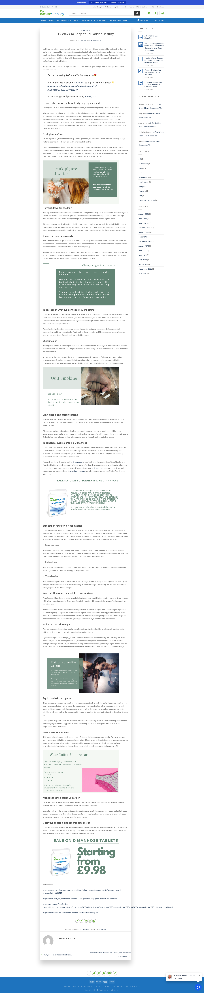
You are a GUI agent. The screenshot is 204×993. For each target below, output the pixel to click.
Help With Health (64, 20)
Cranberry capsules (78, 471)
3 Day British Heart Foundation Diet (150, 106)
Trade (125, 20)
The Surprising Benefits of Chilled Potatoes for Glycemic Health (153, 60)
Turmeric (142, 191)
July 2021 (142, 250)
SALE (76, 20)
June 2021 (142, 255)
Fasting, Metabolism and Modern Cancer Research (152, 72)
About (124, 7)
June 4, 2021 (91, 96)
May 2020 (142, 273)
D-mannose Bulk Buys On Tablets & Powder (107, 2)
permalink (102, 929)
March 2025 (143, 237)
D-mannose (85, 30)
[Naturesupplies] (52, 13)
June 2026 (142, 218)
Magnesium (143, 177)
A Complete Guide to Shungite (153, 37)
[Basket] (162, 13)
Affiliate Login (97, 7)
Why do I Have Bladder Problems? (58, 955)
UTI (140, 195)
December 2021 (145, 241)
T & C (152, 7)
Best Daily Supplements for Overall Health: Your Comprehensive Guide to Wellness (154, 46)
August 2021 (143, 246)
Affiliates (108, 7)
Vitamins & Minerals (146, 200)
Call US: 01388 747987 (48, 7)
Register (116, 7)
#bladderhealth (71, 86)
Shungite (141, 186)
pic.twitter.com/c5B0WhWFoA (62, 89)
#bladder (78, 82)
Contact (131, 7)
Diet (140, 168)
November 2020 (145, 269)
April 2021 (142, 264)
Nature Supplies (95, 41)
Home (43, 20)
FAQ (137, 7)
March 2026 (143, 223)
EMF (140, 173)
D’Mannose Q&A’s (87, 20)
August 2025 (143, 232)
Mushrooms (143, 182)
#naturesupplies (55, 86)
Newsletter (160, 7)
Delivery (145, 7)
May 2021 (142, 259)
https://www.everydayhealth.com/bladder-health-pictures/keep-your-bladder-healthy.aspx (80, 898)
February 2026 (144, 227)
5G (139, 159)
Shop (50, 20)
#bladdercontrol (88, 86)
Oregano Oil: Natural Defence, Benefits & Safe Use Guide (153, 84)
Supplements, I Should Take (109, 20)
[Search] (137, 13)
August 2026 (143, 214)
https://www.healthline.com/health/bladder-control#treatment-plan (70, 912)
